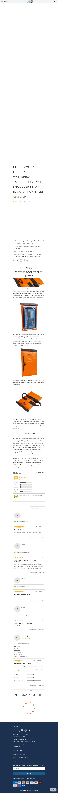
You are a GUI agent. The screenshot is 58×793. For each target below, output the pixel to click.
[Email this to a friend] (27, 260)
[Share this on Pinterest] (24, 260)
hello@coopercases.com (26, 744)
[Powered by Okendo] (17, 473)
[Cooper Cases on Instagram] (26, 730)
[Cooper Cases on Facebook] (18, 730)
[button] (19, 196)
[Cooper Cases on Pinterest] (22, 730)
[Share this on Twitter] (17, 260)
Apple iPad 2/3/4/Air (19, 208)
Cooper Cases (20, 778)
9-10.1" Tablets (30, 208)
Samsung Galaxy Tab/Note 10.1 (22, 211)
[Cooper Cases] (29, 1)
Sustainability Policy (20, 758)
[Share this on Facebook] (20, 260)
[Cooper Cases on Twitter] (15, 730)
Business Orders (19, 754)
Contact (16, 761)
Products (16, 747)
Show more (28, 691)
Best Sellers (17, 750)
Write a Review (40, 472)
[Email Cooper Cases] (30, 730)
